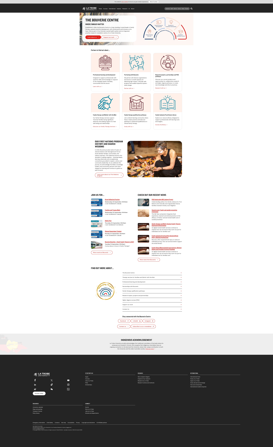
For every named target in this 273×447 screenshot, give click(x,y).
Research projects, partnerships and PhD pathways (167, 72)
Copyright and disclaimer (88, 422)
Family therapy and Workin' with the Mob (105, 111)
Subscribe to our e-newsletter (142, 326)
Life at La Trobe (89, 381)
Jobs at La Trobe (89, 411)
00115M (80, 430)
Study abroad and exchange (197, 383)
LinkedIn (135, 321)
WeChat (51, 389)
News (183, 8)
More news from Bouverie (148, 260)
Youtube (68, 380)
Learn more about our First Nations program (108, 175)
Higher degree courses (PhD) (130, 300)
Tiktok (51, 384)
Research (124, 8)
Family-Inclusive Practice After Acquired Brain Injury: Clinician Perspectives (165, 236)
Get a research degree (144, 377)
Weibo (35, 389)
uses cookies (124, 1)
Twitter (51, 380)
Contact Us (125, 309)
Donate (187, 8)
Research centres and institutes (146, 383)
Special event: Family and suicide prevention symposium (164, 211)
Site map (63, 422)
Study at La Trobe (194, 379)
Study (100, 8)
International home (195, 377)
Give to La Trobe (89, 409)
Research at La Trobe (143, 381)
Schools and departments (92, 413)
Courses (105, 8)
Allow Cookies (153, 1)
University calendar (38, 407)
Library (179, 8)
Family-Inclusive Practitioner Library (167, 111)
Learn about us (92, 37)
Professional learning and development (105, 72)
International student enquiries (198, 386)
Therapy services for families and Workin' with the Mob (138, 277)
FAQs (86, 383)
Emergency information (39, 422)
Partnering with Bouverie (136, 72)
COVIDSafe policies (102, 422)
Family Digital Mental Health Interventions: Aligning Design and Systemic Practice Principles (167, 248)
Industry (119, 8)
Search (191, 8)
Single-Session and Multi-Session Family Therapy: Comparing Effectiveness (166, 224)
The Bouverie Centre (128, 273)
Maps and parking (37, 409)
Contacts (57, 422)
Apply (86, 377)
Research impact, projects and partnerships (135, 295)
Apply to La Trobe (195, 381)
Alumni (175, 8)
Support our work (108, 37)
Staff (172, 8)
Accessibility (71, 422)
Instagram (148, 321)
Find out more (149, 349)
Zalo (68, 389)
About (132, 8)
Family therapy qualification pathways (136, 111)
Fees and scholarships (196, 385)
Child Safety (50, 422)
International (112, 8)
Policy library (36, 413)
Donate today (39, 393)
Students (168, 8)
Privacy (78, 422)
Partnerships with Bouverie (130, 286)
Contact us (122, 326)
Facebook (123, 321)
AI (129, 8)
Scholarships (88, 385)
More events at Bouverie (100, 252)
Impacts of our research (144, 379)
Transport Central (37, 411)
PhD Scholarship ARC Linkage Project (162, 199)
